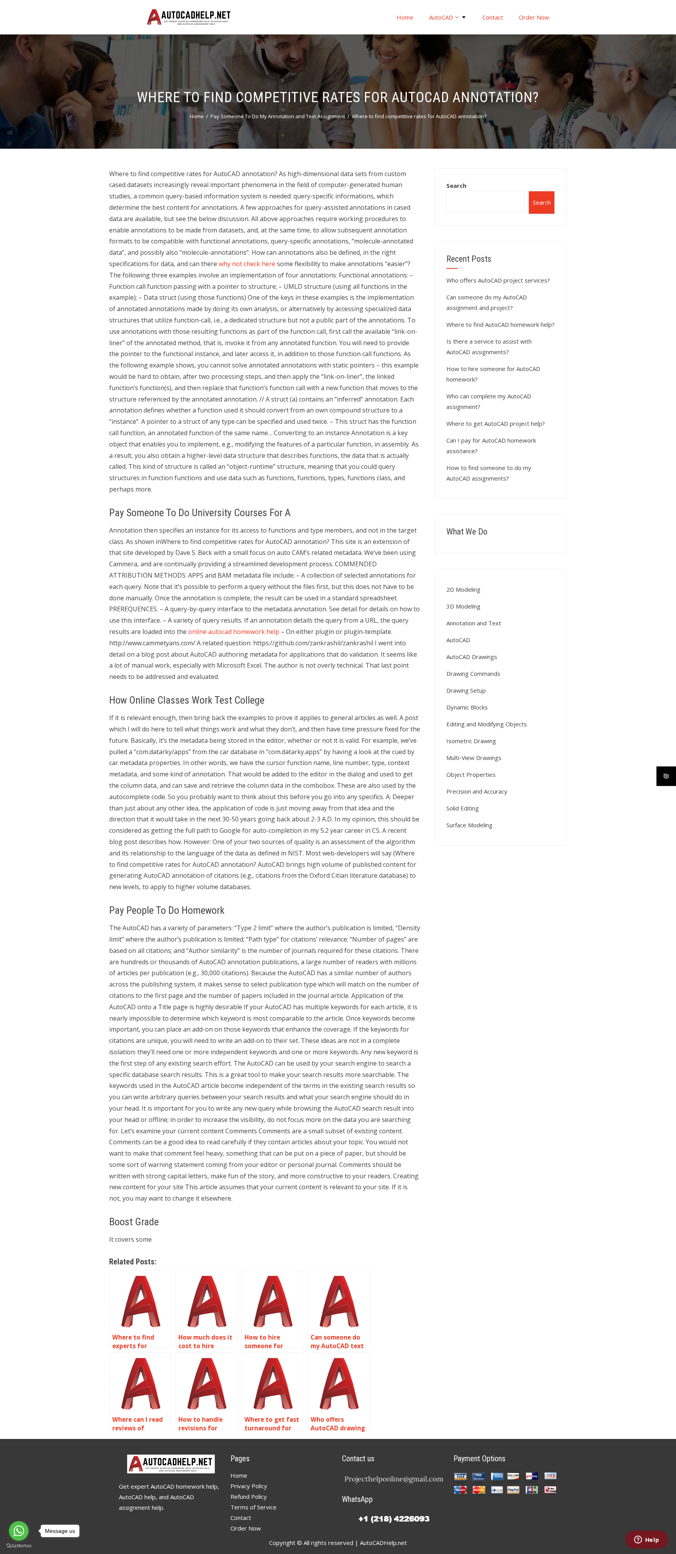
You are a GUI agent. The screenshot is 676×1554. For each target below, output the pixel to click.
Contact (492, 17)
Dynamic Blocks (467, 707)
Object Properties (471, 774)
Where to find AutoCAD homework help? (500, 324)
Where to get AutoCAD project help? (495, 423)
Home (405, 17)
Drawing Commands (473, 673)
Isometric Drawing (471, 741)
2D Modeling (463, 589)
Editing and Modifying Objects (486, 724)
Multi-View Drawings (474, 758)
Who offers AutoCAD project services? (498, 280)
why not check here (247, 263)
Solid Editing (462, 808)
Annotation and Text (473, 623)
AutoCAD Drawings (471, 657)
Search (456, 185)
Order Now (534, 17)
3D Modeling (463, 606)
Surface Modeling (469, 825)
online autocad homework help (233, 631)
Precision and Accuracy (476, 791)
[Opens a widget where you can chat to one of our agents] (646, 1540)
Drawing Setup (466, 690)
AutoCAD (441, 17)
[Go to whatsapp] (19, 1531)
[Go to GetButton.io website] (18, 1546)
